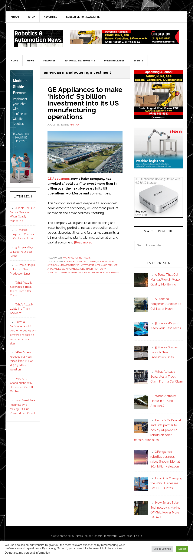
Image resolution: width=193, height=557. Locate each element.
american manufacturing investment (70, 265)
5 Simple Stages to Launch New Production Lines (22, 269)
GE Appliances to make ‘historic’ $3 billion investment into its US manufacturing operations (85, 103)
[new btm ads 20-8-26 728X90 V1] (124, 42)
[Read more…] (83, 242)
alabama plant (106, 261)
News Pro (82, 535)
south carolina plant (81, 272)
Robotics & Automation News (38, 38)
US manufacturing (107, 272)
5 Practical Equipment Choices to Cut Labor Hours (22, 234)
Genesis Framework (104, 535)
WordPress (125, 535)
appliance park (104, 265)
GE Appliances (58, 179)
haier (89, 269)
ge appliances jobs (73, 269)
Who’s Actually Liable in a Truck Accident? (22, 309)
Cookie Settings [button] (162, 548)
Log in (138, 535)
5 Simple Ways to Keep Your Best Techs (22, 252)
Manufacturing (73, 257)
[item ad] (158, 166)
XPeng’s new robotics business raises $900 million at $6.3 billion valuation (21, 361)
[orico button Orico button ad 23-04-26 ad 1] (158, 216)
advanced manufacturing (80, 261)
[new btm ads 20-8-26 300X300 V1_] (158, 117)
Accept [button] (182, 548)
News (87, 257)
